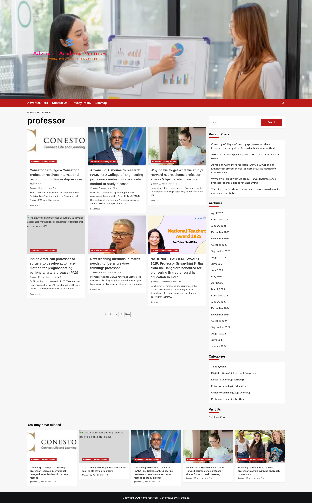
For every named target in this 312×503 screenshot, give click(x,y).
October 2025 (219, 244)
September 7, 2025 (169, 282)
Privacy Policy (81, 103)
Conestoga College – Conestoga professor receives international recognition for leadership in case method (243, 146)
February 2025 (219, 295)
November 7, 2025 (108, 273)
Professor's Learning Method (43, 162)
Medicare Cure (217, 416)
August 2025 (218, 257)
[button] (283, 103)
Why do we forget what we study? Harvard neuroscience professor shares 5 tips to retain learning (177, 174)
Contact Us (59, 103)
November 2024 (220, 314)
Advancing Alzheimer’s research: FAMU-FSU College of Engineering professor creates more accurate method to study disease (243, 168)
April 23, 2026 (254, 478)
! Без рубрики (219, 366)
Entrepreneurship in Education (165, 250)
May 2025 (216, 276)
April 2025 (217, 282)
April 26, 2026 (98, 475)
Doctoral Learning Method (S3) (229, 379)
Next (127, 314)
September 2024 (220, 327)
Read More (35, 205)
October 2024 (219, 320)
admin (34, 188)
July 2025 (216, 263)
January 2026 (218, 225)
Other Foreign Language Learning (230, 392)
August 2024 (218, 333)
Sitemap (101, 103)
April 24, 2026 (167, 184)
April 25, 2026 (106, 188)
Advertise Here (37, 103)
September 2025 (220, 251)
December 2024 (220, 308)
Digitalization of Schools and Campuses (233, 373)
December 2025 (220, 232)
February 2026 (219, 219)
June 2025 (217, 270)
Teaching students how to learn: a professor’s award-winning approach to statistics (246, 191)
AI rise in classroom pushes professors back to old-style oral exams (245, 156)
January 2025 (218, 301)
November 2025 (220, 238)
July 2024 (216, 339)
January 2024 (218, 346)
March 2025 (218, 289)
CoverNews (166, 497)
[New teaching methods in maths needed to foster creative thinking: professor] (117, 235)
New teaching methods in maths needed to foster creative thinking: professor (115, 263)
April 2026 (217, 213)
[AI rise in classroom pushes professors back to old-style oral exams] (104, 446)
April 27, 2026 (46, 188)
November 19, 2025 (48, 277)
